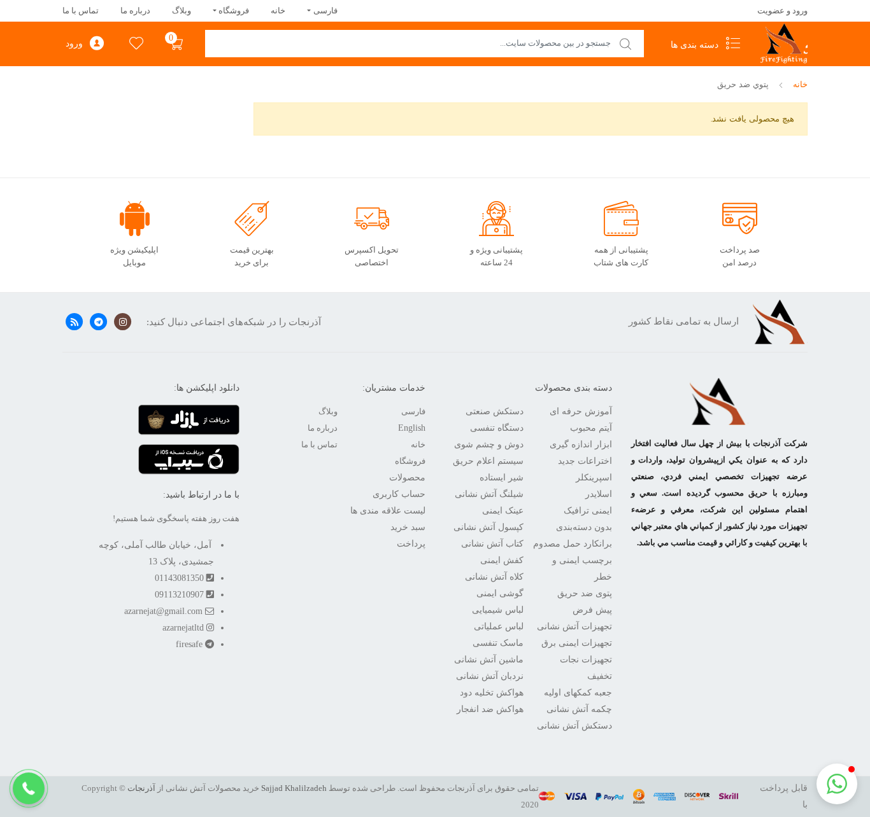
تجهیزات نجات (586, 659)
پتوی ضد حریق (584, 593)
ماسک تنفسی (498, 643)
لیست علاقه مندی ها (387, 510)
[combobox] (424, 43)
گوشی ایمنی (500, 593)
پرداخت (411, 543)
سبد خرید (407, 527)
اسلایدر (598, 494)
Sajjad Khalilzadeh (294, 788)
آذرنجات (141, 788)
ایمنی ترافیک (588, 510)
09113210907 (180, 594)
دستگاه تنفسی (497, 428)
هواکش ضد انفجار (490, 709)
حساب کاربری (399, 494)
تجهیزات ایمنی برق (576, 643)
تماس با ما (80, 10)
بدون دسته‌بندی (584, 527)
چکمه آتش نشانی (579, 709)
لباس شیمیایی (498, 610)
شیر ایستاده (502, 477)
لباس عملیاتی (499, 626)
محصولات (407, 477)
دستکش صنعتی (495, 411)
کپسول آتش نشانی (488, 527)
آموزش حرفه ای (581, 411)
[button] (29, 788)
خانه (278, 10)
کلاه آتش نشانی (494, 577)
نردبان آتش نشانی (490, 676)
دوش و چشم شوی (489, 444)
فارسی (325, 10)
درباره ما (135, 10)
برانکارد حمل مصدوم (572, 543)
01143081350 (180, 578)
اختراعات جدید (585, 461)
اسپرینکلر (594, 477)
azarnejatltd (184, 627)
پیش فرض (592, 610)
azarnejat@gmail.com (164, 611)
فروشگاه (233, 10)
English (411, 428)
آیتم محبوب (591, 428)
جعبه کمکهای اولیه (578, 692)
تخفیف (599, 676)
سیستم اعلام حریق (488, 461)
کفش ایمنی (502, 560)
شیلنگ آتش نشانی (489, 494)
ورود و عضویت (782, 10)
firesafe (190, 644)
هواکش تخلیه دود (492, 692)
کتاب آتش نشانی (492, 543)
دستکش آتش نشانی (574, 725)
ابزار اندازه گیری (581, 444)
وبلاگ (181, 10)
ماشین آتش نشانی (489, 659)
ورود (74, 43)
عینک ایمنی (503, 510)
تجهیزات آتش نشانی (574, 626)
